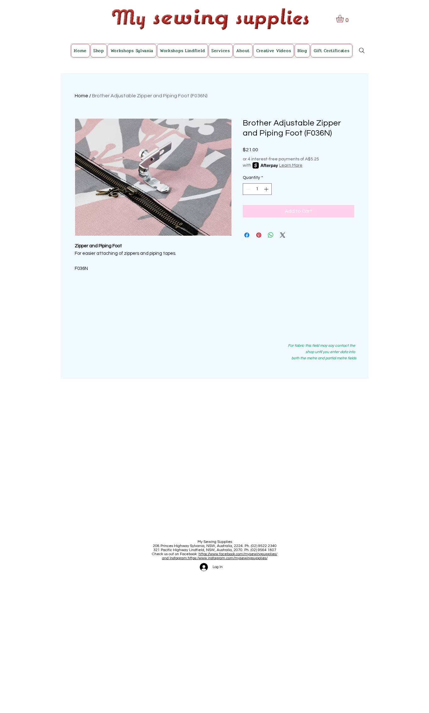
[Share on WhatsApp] (270, 235)
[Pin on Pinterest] (259, 235)
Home (81, 95)
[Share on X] (282, 235)
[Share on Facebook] (247, 235)
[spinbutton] (257, 189)
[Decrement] (248, 189)
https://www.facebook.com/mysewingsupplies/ (237, 554)
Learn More (290, 165)
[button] (344, 18)
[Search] (361, 50)
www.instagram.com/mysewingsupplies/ (233, 558)
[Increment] (267, 189)
